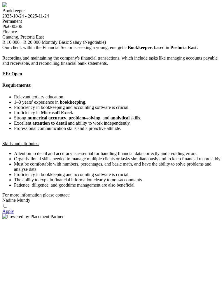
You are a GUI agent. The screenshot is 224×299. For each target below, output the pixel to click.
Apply (8, 211)
